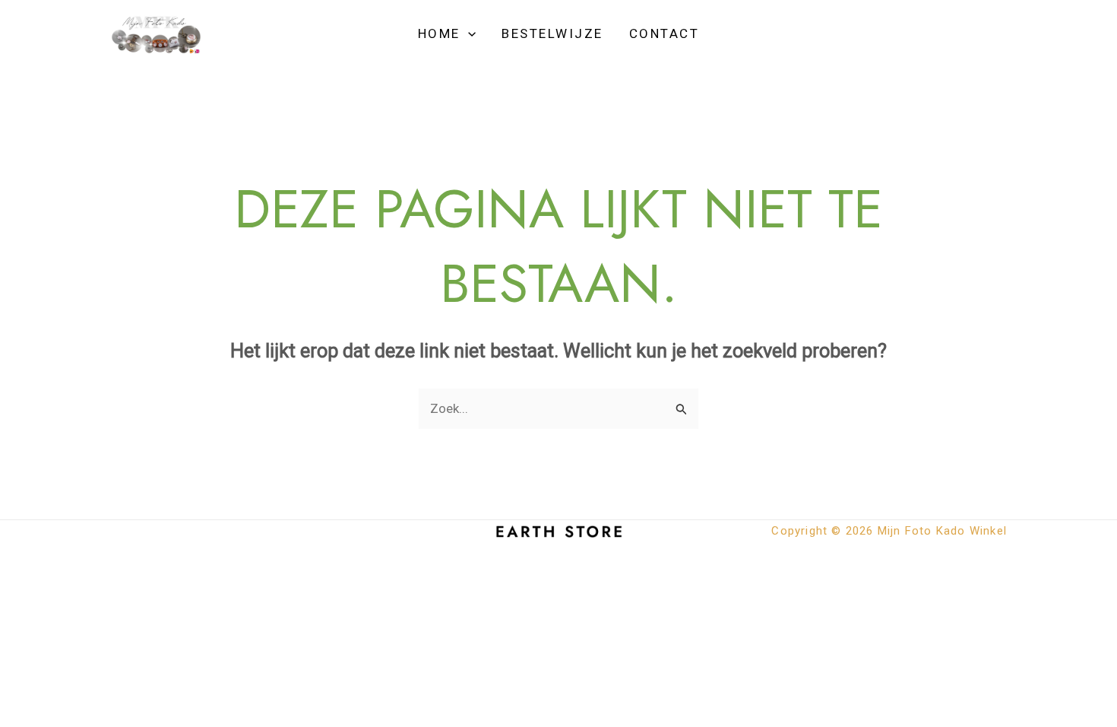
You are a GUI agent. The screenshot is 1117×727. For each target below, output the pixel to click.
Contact (664, 33)
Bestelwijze (552, 33)
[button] (468, 33)
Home (439, 33)
